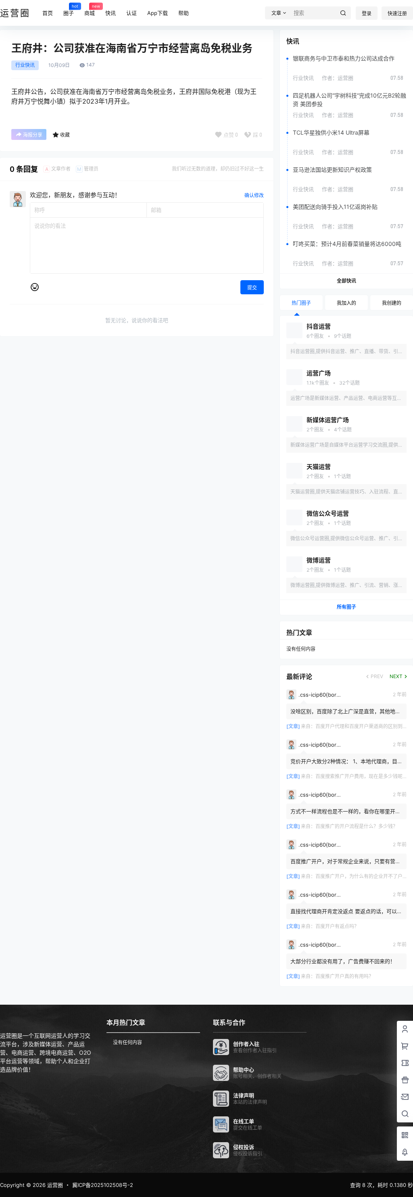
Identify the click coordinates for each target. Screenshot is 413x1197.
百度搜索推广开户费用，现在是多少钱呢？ (361, 776)
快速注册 (397, 13)
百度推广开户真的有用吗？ (344, 976)
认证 (131, 13)
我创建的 (391, 303)
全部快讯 (346, 281)
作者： (337, 78)
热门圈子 (301, 303)
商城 (89, 9)
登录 (366, 13)
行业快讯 (25, 65)
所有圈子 (346, 607)
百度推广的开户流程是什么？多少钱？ (356, 826)
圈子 (68, 9)
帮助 (183, 13)
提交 (252, 288)
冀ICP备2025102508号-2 (102, 1185)
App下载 (157, 13)
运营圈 (54, 1185)
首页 (47, 13)
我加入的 (346, 303)
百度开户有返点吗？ (337, 926)
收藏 (65, 135)
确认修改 (254, 195)
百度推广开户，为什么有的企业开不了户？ (361, 876)
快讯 (110, 13)
